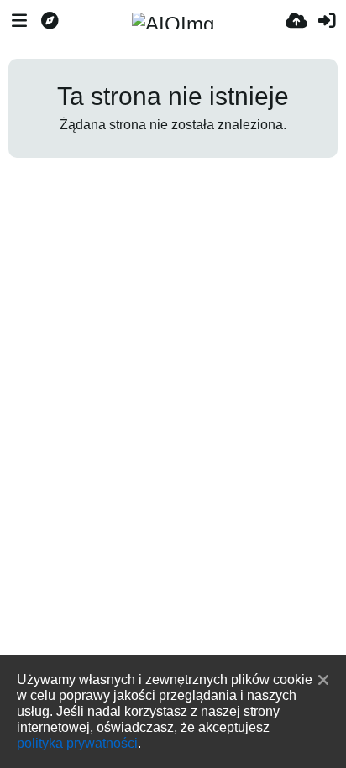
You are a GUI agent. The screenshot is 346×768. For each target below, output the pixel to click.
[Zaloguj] (327, 21)
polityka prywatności (77, 742)
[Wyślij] (296, 21)
